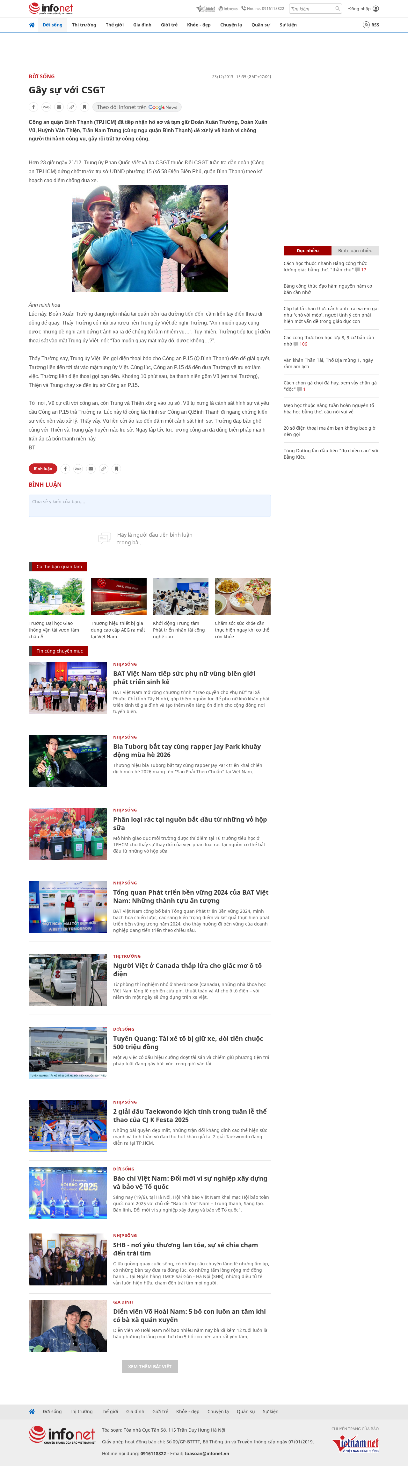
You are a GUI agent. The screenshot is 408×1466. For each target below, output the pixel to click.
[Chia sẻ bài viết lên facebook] (33, 107)
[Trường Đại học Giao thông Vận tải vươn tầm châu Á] (56, 596)
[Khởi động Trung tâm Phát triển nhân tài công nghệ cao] (181, 596)
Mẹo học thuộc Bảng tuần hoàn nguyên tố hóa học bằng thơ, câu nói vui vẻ (329, 408)
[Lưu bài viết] (84, 107)
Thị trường (84, 25)
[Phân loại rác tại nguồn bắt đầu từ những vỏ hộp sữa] (68, 834)
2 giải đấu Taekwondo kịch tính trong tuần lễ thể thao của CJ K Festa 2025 (190, 1115)
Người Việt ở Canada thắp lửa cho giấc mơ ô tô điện (187, 969)
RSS (375, 25)
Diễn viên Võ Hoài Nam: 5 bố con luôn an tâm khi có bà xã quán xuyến (189, 1315)
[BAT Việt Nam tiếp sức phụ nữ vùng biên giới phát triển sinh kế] (68, 688)
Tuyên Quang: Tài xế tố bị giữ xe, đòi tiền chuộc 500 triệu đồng (188, 1042)
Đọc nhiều (308, 250)
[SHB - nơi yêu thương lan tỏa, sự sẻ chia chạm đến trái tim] (68, 1259)
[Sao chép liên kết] (71, 107)
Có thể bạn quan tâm (59, 566)
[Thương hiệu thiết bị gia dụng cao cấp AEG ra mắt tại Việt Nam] (119, 596)
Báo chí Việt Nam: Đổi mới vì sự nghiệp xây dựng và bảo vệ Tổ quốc (190, 1182)
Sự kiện (288, 25)
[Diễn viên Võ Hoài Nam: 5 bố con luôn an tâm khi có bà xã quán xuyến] (68, 1326)
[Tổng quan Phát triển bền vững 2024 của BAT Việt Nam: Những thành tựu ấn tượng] (68, 907)
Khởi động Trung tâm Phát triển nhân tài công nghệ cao (179, 630)
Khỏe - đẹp (199, 25)
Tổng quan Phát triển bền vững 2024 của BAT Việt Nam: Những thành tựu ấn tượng (191, 896)
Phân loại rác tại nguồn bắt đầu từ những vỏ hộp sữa (190, 823)
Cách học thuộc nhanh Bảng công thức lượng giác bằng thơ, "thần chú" (325, 266)
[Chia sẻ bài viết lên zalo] (46, 107)
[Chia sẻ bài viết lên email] (59, 107)
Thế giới (115, 25)
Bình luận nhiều (355, 250)
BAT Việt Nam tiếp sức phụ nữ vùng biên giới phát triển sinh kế (184, 677)
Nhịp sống (125, 664)
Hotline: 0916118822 (265, 8)
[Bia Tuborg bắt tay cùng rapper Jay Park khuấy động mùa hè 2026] (68, 761)
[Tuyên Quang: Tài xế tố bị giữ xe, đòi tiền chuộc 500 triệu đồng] (68, 1053)
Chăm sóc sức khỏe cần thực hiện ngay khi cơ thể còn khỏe (242, 630)
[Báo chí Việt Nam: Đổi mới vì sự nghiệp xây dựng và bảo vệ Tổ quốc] (68, 1193)
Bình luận (43, 468)
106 (302, 344)
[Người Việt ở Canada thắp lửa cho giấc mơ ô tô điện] (68, 980)
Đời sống (52, 25)
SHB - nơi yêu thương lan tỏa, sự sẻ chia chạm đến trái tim (185, 1249)
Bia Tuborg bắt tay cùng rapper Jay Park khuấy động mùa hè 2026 (187, 750)
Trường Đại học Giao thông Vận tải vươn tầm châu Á (54, 630)
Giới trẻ (169, 25)
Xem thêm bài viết (149, 1366)
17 (363, 270)
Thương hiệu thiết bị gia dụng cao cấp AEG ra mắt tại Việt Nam (118, 630)
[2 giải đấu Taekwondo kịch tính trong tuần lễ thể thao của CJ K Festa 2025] (68, 1126)
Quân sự (260, 25)
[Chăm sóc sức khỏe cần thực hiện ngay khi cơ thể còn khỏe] (243, 596)
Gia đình (142, 25)
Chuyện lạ (231, 25)
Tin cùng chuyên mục (60, 651)
